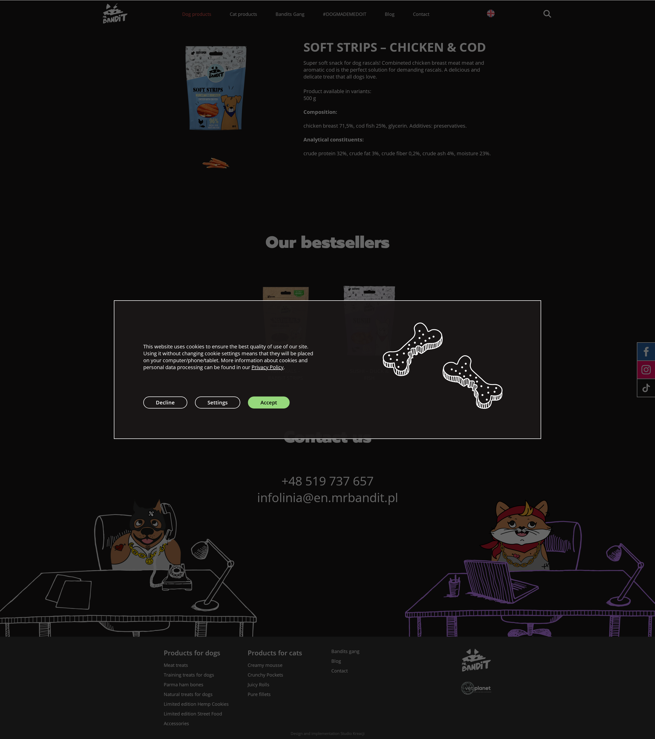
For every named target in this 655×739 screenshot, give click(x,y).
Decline (165, 402)
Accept (268, 402)
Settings (218, 402)
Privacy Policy (267, 367)
